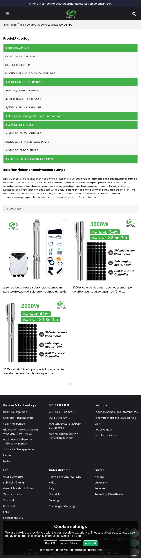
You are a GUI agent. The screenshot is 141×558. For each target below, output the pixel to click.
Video (52, 482)
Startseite (10, 25)
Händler (99, 477)
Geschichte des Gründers (19, 488)
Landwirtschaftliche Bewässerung (115, 418)
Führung (54, 500)
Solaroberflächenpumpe (18, 418)
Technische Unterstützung (65, 477)
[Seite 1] (64, 384)
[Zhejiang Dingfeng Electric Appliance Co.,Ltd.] (71, 13)
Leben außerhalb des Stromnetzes (116, 412)
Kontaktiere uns (13, 518)
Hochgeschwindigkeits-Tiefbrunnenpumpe (17, 441)
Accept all (90, 543)
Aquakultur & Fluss (106, 435)
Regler (7, 455)
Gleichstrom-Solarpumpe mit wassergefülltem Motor (21, 431)
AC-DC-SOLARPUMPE (62, 412)
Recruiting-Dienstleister (109, 494)
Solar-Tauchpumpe (15, 412)
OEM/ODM (101, 482)
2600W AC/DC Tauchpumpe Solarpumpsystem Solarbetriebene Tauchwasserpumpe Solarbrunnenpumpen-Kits (34, 372)
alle (22, 25)
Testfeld (8, 500)
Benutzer (100, 488)
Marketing (96, 549)
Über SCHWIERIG (13, 477)
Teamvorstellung (13, 494)
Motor (7, 461)
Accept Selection (70, 543)
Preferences (79, 549)
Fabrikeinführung (13, 482)
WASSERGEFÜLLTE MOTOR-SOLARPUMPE (65, 426)
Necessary (48, 549)
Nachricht (9, 506)
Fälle (6, 512)
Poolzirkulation (104, 429)
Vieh (97, 424)
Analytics (64, 549)
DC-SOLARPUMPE (59, 418)
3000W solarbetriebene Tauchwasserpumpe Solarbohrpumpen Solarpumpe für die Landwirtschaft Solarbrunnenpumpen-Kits (102, 290)
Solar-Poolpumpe (14, 424)
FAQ (51, 488)
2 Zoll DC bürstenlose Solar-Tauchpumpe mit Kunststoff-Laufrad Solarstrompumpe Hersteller (35, 289)
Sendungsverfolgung (62, 506)
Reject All (50, 543)
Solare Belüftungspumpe (18, 449)
